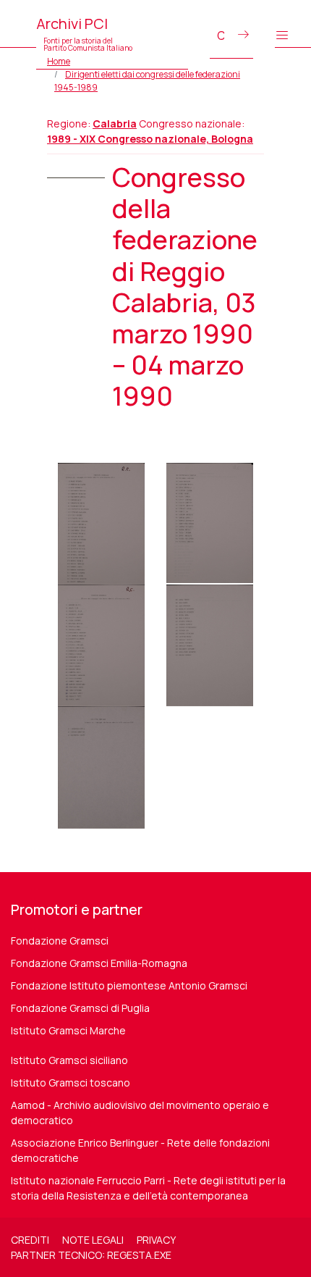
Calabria (115, 123)
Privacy (156, 1240)
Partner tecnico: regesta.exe (91, 1255)
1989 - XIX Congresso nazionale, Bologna (150, 139)
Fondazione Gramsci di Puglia (80, 1008)
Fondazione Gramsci (59, 940)
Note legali (93, 1240)
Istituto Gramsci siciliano (69, 1060)
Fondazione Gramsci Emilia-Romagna (99, 963)
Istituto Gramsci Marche (68, 1030)
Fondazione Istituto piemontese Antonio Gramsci (129, 985)
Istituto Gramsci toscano (70, 1082)
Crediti (30, 1240)
